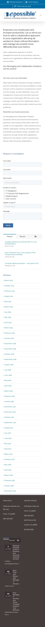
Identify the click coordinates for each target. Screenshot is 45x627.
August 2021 (8, 296)
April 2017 (7, 449)
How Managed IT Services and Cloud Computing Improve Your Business (16, 601)
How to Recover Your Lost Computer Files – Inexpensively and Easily (21, 253)
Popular (9, 236)
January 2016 (9, 486)
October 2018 (9, 354)
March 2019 (8, 328)
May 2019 (7, 317)
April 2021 (7, 301)
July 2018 (7, 370)
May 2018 (7, 380)
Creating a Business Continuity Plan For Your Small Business (21, 243)
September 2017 (10, 422)
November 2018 (10, 349)
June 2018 (8, 375)
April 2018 (7, 386)
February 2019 (9, 333)
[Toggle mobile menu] (41, 15)
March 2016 (8, 475)
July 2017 (7, 433)
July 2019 (7, 312)
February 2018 (9, 396)
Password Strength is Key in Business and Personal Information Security (16, 552)
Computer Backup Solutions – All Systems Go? (22, 263)
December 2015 (10, 491)
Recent (22, 236)
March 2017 (8, 454)
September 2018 (10, 359)
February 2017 (9, 459)
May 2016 (7, 465)
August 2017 (8, 428)
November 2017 (10, 412)
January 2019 (9, 338)
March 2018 (8, 391)
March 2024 (8, 280)
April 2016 (7, 470)
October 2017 (9, 417)
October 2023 (9, 286)
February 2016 (9, 480)
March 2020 (8, 307)
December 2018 (10, 344)
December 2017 (10, 407)
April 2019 (7, 322)
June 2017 (8, 438)
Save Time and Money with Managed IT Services (16, 577)
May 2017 (7, 444)
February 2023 (9, 291)
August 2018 (8, 365)
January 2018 (9, 402)
